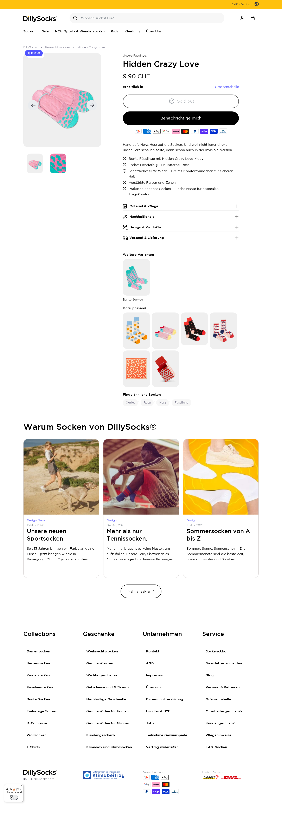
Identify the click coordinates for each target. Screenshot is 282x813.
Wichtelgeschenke (101, 675)
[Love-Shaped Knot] (136, 368)
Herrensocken (38, 663)
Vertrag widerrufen (162, 747)
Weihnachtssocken (102, 651)
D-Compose (37, 723)
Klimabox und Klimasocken (109, 747)
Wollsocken (36, 735)
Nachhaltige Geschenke (106, 699)
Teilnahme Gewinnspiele (166, 735)
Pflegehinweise (218, 735)
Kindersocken (38, 675)
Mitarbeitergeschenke (224, 711)
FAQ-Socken (216, 747)
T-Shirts (33, 747)
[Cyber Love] (194, 328)
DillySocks (30, 47)
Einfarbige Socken (42, 711)
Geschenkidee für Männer (107, 723)
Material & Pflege (143, 206)
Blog (210, 675)
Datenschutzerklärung (164, 699)
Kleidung (132, 31)
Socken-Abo (216, 651)
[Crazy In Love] (136, 277)
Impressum (155, 675)
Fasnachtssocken (57, 47)
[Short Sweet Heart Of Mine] (165, 330)
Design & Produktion (147, 227)
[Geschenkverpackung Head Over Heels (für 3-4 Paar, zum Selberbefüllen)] (165, 368)
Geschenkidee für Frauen (107, 711)
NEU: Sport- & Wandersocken (80, 31)
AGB (150, 663)
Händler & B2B (158, 711)
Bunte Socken (38, 699)
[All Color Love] (223, 330)
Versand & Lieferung (146, 237)
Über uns (153, 687)
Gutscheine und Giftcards (107, 687)
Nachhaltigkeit (141, 216)
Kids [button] (114, 31)
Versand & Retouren (223, 687)
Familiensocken (40, 687)
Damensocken (38, 651)
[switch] (14, 797)
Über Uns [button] (153, 31)
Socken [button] (29, 31)
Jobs (150, 723)
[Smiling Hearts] (136, 330)
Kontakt (152, 651)
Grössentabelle (218, 699)
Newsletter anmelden (224, 663)
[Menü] (20, 786)
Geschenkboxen (99, 663)
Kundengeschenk (100, 735)
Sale (45, 31)
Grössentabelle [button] (227, 87)
